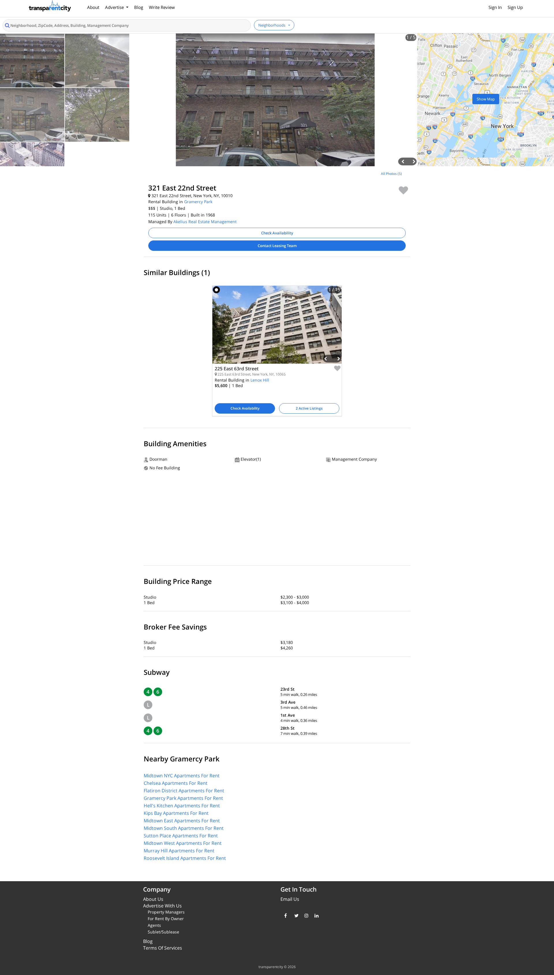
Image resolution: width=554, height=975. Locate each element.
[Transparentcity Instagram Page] (305, 915)
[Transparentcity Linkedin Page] (315, 915)
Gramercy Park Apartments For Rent (183, 798)
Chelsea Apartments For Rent (175, 783)
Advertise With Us (162, 906)
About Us (153, 899)
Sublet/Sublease (163, 932)
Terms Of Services (162, 948)
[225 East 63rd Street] (277, 329)
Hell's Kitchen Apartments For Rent (182, 805)
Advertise (115, 7)
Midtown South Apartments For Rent (184, 828)
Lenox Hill (259, 380)
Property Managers (166, 912)
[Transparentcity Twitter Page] (295, 915)
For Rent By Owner (166, 918)
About (93, 7)
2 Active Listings (309, 408)
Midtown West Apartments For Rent (183, 843)
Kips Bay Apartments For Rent (176, 813)
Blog (138, 7)
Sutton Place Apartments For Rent (181, 835)
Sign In (495, 7)
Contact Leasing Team (277, 245)
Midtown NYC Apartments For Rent (182, 775)
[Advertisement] (69, 209)
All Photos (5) (391, 173)
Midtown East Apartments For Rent (182, 820)
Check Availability (277, 233)
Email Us (289, 899)
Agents (154, 925)
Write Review (162, 7)
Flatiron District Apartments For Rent (184, 790)
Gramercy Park (198, 201)
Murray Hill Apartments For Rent (179, 850)
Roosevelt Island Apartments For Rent (185, 858)
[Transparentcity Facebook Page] (284, 915)
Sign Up (515, 7)
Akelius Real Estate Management (205, 221)
